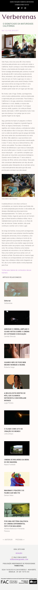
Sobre (12, 2)
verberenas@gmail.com (19, 559)
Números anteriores (27, 2)
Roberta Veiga (9, 367)
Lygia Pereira (8, 403)
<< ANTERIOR (7, 540)
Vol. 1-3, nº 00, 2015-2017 (10, 31)
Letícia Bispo (8, 434)
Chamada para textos (22, 5)
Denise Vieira (8, 495)
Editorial (7, 301)
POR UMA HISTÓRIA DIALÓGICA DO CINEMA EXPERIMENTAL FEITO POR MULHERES (16, 523)
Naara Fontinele (9, 465)
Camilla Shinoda (10, 336)
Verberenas (8, 303)
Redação (17, 2)
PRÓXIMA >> (20, 540)
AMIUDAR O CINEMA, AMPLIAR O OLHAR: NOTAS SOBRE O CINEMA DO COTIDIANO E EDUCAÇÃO (16, 331)
